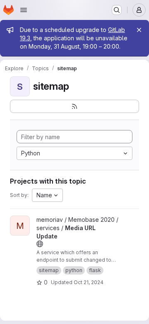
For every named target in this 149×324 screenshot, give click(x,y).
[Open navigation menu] (23, 10)
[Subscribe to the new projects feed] (74, 106)
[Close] (139, 30)
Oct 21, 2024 (88, 282)
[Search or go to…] (117, 10)
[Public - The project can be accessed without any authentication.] (39, 244)
